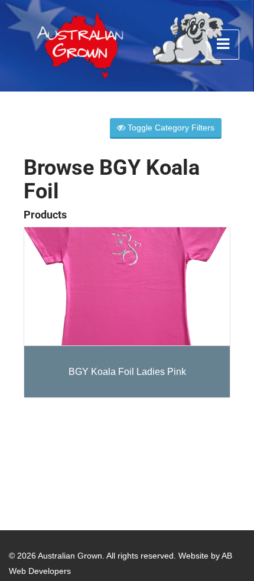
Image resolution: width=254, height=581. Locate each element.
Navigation (223, 45)
